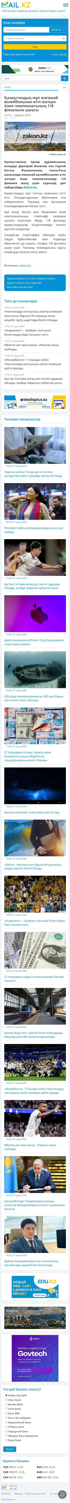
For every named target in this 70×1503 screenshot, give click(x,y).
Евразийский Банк (19, 1422)
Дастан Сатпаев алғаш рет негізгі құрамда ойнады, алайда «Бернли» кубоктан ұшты (32, 583)
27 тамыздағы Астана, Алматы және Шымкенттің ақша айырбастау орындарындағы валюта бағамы (27, 753)
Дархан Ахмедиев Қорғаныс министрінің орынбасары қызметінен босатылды (31, 1260)
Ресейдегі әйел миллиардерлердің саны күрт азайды (33, 527)
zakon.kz (25, 265)
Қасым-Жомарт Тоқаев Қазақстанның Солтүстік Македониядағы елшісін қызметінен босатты (34, 1202)
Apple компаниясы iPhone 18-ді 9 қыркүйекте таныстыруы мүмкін (34, 639)
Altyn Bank (14, 1400)
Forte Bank (14, 1408)
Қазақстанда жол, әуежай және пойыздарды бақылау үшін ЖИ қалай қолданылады (33, 1032)
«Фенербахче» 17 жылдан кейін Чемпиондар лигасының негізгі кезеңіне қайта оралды (34, 1088)
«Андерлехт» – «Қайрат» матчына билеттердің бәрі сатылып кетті (34, 919)
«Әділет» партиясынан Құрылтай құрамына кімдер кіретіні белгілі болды (33, 863)
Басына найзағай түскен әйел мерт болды (31, 809)
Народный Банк (18, 1431)
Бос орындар (56, 1493)
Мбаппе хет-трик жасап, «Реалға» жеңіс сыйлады (30, 1144)
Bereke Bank (15, 1404)
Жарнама (19, 1493)
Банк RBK (14, 1413)
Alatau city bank (17, 1395)
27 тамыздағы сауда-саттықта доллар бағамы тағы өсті (34, 976)
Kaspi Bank (14, 1440)
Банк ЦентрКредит (19, 1417)
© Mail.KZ (6, 1493)
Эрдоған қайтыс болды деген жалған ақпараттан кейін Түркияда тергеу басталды (33, 471)
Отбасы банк (16, 1426)
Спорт (7, 87)
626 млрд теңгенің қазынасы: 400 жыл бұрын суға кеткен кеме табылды (33, 695)
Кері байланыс (9, 1499)
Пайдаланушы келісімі (35, 1493)
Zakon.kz (30, 187)
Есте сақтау (60, 54)
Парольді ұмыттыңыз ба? (19, 54)
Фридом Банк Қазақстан (23, 1435)
